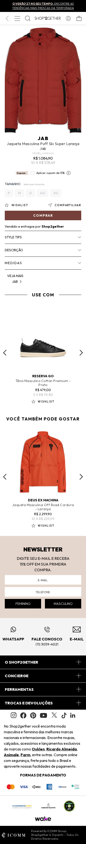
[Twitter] (54, 715)
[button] (78, 80)
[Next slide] (81, 353)
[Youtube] (43, 715)
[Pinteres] (33, 715)
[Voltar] (7, 18)
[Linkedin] (72, 715)
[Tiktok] (64, 715)
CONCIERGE (16, 675)
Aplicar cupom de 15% (50, 173)
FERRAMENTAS (19, 689)
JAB (43, 138)
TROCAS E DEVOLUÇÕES (29, 703)
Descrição (14, 250)
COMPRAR (43, 215)
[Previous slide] (5, 353)
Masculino (63, 604)
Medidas (13, 263)
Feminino (23, 604)
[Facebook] (23, 715)
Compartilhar (68, 205)
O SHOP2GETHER (21, 662)
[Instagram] (13, 715)
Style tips (13, 237)
